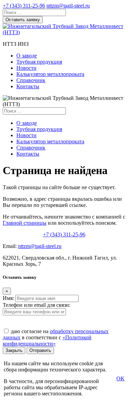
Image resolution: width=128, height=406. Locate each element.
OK (120, 378)
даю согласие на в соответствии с (56, 337)
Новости (26, 68)
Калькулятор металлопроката (50, 74)
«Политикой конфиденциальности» (47, 340)
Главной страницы (24, 223)
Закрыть (14, 350)
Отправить (40, 350)
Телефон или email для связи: (36, 305)
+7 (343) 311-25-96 (24, 6)
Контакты (27, 86)
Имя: (8, 298)
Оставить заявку (22, 19)
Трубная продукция (39, 62)
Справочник (30, 80)
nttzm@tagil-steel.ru (68, 6)
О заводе (26, 55)
